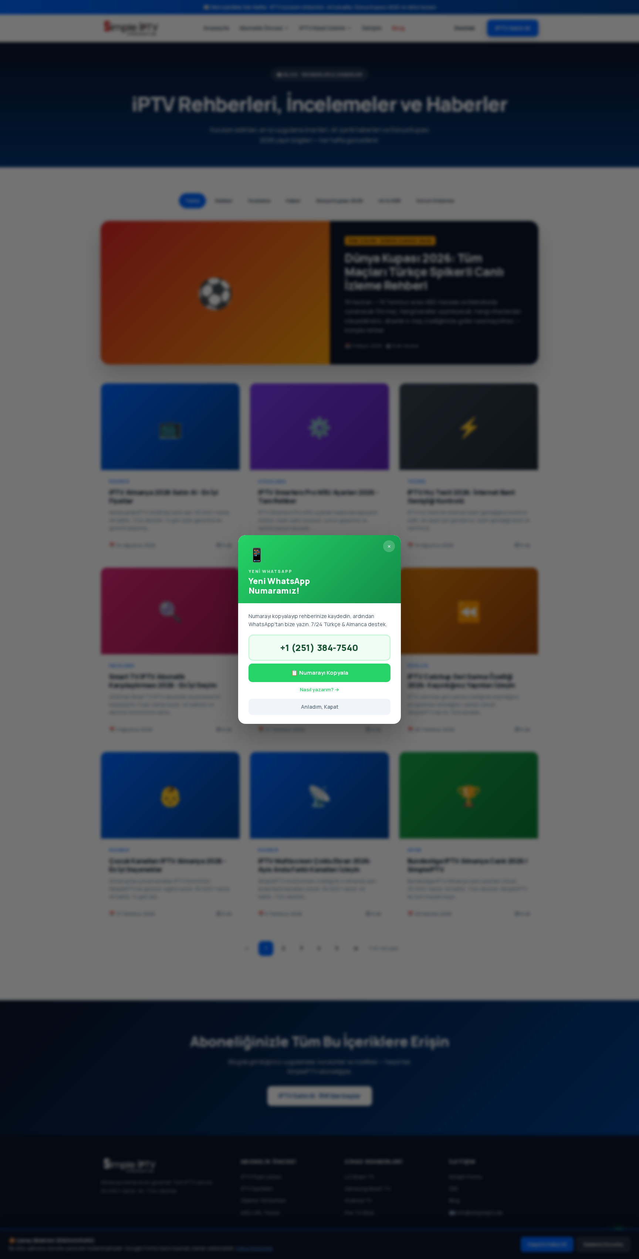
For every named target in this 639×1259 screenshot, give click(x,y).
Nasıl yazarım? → (319, 689)
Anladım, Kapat (319, 706)
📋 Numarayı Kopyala (319, 672)
